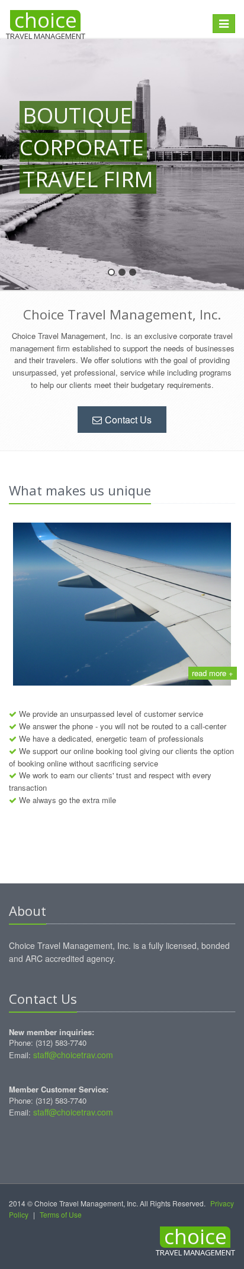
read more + (212, 672)
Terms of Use (61, 1214)
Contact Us (128, 419)
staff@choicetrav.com (73, 1055)
